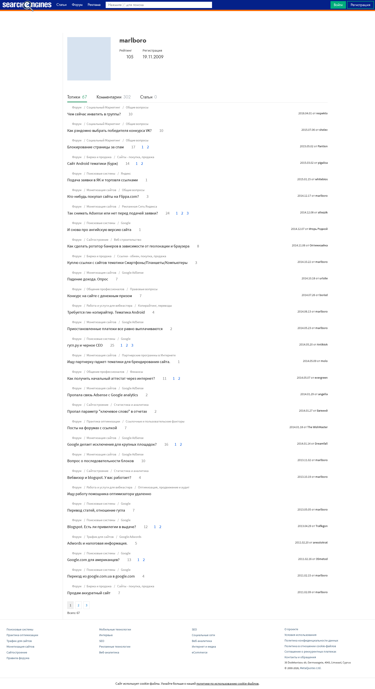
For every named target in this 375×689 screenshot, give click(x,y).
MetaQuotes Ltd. (310, 668)
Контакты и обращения (300, 657)
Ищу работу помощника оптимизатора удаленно (109, 493)
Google (125, 223)
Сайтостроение (97, 239)
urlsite (323, 278)
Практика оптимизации (103, 421)
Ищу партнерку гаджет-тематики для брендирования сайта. (118, 361)
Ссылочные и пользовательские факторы (154, 421)
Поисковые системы (101, 173)
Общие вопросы (136, 107)
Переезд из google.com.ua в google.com (101, 576)
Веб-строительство (127, 239)
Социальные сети (203, 635)
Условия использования (300, 635)
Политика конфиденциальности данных (311, 640)
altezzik (323, 212)
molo (324, 361)
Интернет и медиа (204, 646)
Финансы (136, 372)
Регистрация (360, 4)
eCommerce (199, 652)
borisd (323, 295)
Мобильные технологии (115, 629)
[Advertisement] (187, 22)
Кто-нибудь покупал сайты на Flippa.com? (103, 196)
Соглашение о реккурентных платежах (310, 651)
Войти (338, 4)
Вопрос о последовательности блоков (100, 460)
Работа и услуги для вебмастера (109, 305)
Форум (76, 107)
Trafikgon (322, 526)
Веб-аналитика (109, 652)
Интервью (106, 635)
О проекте (291, 629)
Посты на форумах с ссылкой (92, 427)
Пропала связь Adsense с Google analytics (102, 394)
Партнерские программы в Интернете (148, 355)
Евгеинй (322, 410)
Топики (77, 97)
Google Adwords (130, 537)
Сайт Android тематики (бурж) (92, 163)
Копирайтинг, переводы (154, 305)
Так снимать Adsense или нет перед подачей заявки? (112, 213)
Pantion (323, 146)
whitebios (321, 179)
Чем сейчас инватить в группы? (94, 113)
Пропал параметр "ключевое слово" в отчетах (107, 411)
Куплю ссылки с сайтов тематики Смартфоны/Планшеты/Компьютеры (127, 262)
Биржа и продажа (99, 157)
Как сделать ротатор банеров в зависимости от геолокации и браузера (128, 246)
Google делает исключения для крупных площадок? (112, 444)
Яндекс (125, 173)
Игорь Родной (318, 229)
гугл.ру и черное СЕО (85, 345)
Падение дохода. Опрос (87, 279)
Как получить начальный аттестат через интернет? (111, 378)
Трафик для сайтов (100, 537)
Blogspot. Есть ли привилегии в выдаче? (101, 526)
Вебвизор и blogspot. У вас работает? (99, 477)
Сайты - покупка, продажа (135, 157)
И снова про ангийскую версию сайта (99, 229)
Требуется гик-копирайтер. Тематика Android (106, 312)
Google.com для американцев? (93, 559)
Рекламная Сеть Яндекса (139, 206)
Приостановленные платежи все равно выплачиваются (115, 328)
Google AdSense (132, 272)
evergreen (321, 378)
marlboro (321, 196)
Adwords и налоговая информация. (97, 543)
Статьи (148, 97)
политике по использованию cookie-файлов (227, 683)
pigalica (323, 163)
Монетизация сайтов (101, 190)
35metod (322, 559)
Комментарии (114, 97)
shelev (323, 130)
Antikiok (322, 344)
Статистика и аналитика (131, 405)
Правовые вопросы (143, 289)
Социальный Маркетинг (103, 107)
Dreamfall (321, 443)
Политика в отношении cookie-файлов (310, 646)
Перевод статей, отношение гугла (96, 510)
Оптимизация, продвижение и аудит (163, 487)
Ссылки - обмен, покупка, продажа (141, 256)
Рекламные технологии (114, 646)
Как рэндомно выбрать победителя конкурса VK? (109, 130)
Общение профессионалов (105, 289)
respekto (322, 113)
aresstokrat (320, 542)
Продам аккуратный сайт (88, 592)
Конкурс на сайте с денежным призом (99, 295)
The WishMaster (317, 427)
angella (323, 394)
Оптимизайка (319, 245)
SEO (101, 641)
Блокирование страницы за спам (95, 146)
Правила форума (18, 658)
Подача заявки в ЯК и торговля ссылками (102, 179)
